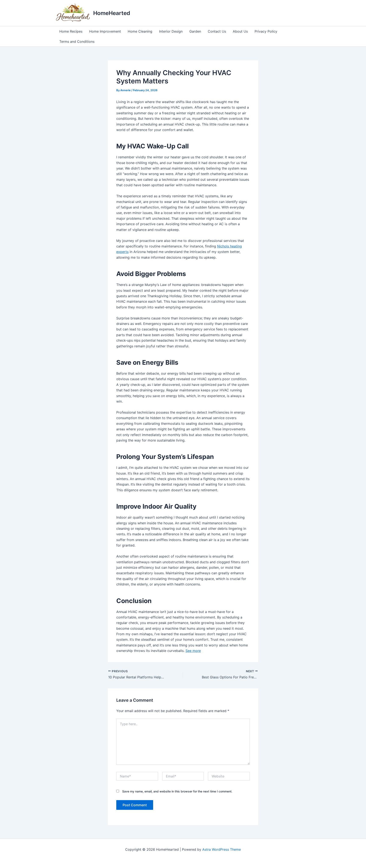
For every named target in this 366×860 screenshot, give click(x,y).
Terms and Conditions (76, 41)
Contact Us (217, 31)
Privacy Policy (266, 31)
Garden (195, 31)
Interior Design (171, 31)
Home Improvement (105, 31)
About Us (240, 31)
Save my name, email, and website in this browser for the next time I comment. (177, 791)
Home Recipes (70, 31)
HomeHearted (111, 13)
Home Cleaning (140, 31)
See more (193, 651)
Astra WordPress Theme (221, 849)
